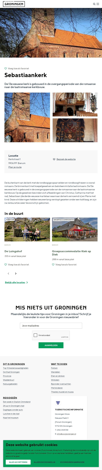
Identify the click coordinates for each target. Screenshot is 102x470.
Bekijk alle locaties (15, 282)
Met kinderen (57, 388)
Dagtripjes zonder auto (13, 410)
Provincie (7, 376)
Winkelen (55, 380)
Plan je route (15, 167)
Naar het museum (10, 418)
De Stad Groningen (11, 372)
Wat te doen (59, 364)
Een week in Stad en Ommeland (16, 402)
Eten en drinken (58, 376)
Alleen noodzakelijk (44, 462)
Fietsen (54, 368)
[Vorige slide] (8, 274)
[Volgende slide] (16, 274)
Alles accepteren (18, 462)
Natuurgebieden (10, 384)
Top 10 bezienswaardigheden (15, 368)
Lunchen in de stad (11, 414)
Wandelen (55, 372)
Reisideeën (10, 398)
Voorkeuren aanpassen (72, 462)
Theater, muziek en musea (62, 392)
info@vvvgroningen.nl (66, 434)
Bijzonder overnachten (61, 384)
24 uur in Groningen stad (13, 406)
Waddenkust (8, 380)
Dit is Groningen (14, 364)
